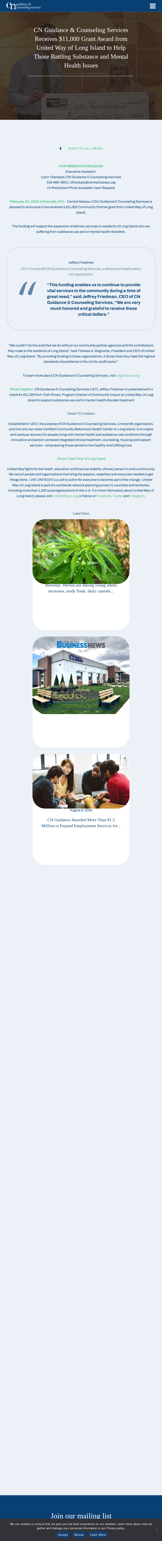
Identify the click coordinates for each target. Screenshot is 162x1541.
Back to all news (86, 148)
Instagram (137, 496)
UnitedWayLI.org (65, 496)
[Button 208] (81, 809)
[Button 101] (23, 6)
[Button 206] (81, 574)
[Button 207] (81, 691)
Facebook (103, 496)
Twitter (118, 496)
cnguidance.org (127, 375)
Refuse (79, 1534)
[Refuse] (157, 1530)
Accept (63, 1534)
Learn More (98, 1534)
